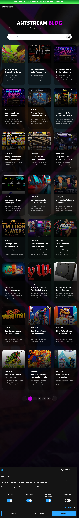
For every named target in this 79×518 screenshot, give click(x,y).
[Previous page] (24, 398)
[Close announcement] (76, 2)
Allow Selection (38, 513)
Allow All (64, 513)
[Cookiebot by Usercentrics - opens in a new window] (62, 470)
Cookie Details (67, 507)
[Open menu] (75, 6)
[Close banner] (75, 470)
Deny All (13, 513)
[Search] (68, 36)
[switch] (29, 500)
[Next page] (54, 398)
